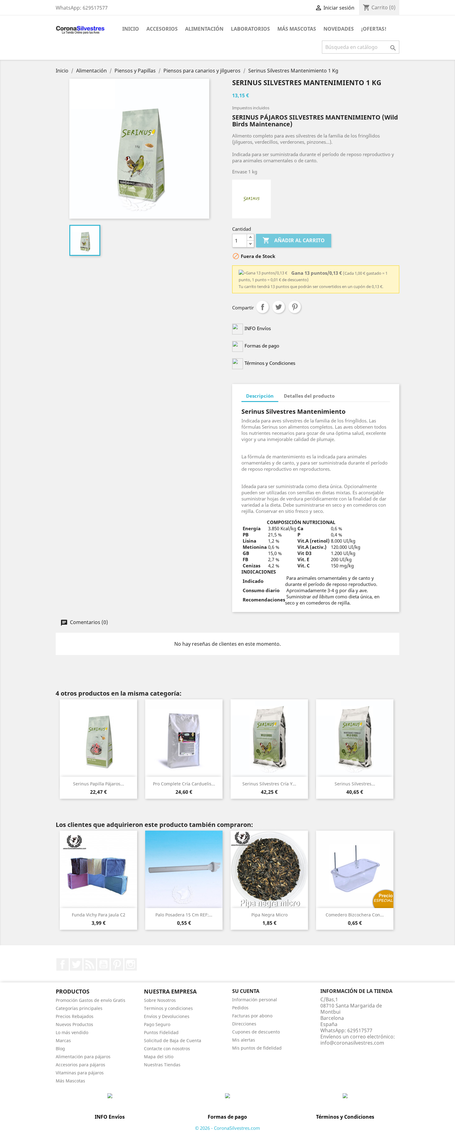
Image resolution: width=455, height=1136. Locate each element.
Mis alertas (243, 1040)
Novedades (338, 28)
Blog (60, 1048)
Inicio (130, 28)
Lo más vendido (72, 1032)
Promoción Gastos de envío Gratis (90, 1000)
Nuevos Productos (74, 1024)
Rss (90, 964)
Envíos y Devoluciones (166, 1016)
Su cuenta (245, 991)
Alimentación (204, 28)
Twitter (76, 964)
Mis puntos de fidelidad (257, 1048)
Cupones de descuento (256, 1032)
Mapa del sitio (158, 1057)
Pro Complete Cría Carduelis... (184, 784)
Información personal (254, 1000)
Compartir (262, 307)
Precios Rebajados (74, 1016)
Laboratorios (250, 28)
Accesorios (162, 28)
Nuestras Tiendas (162, 1065)
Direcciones (244, 1024)
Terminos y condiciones (168, 1008)
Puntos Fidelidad (161, 1032)
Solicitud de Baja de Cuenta (172, 1040)
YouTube (103, 964)
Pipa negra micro (269, 915)
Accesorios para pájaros (80, 1065)
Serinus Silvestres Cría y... (269, 784)
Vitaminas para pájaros (80, 1073)
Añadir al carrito (293, 240)
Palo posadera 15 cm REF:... (183, 915)
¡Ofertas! (373, 28)
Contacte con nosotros (167, 1048)
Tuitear (278, 307)
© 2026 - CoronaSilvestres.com (227, 1128)
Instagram (130, 964)
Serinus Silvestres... (355, 784)
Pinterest (294, 307)
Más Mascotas (296, 28)
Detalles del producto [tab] (309, 396)
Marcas (63, 1040)
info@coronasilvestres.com (352, 1042)
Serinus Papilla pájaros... (98, 784)
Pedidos (240, 1008)
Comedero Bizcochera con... (355, 915)
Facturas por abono (252, 1016)
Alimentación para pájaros (83, 1057)
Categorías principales (79, 1008)
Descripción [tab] (260, 396)
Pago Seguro (157, 1024)
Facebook (62, 964)
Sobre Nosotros (160, 1000)
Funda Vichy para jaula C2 (98, 915)
